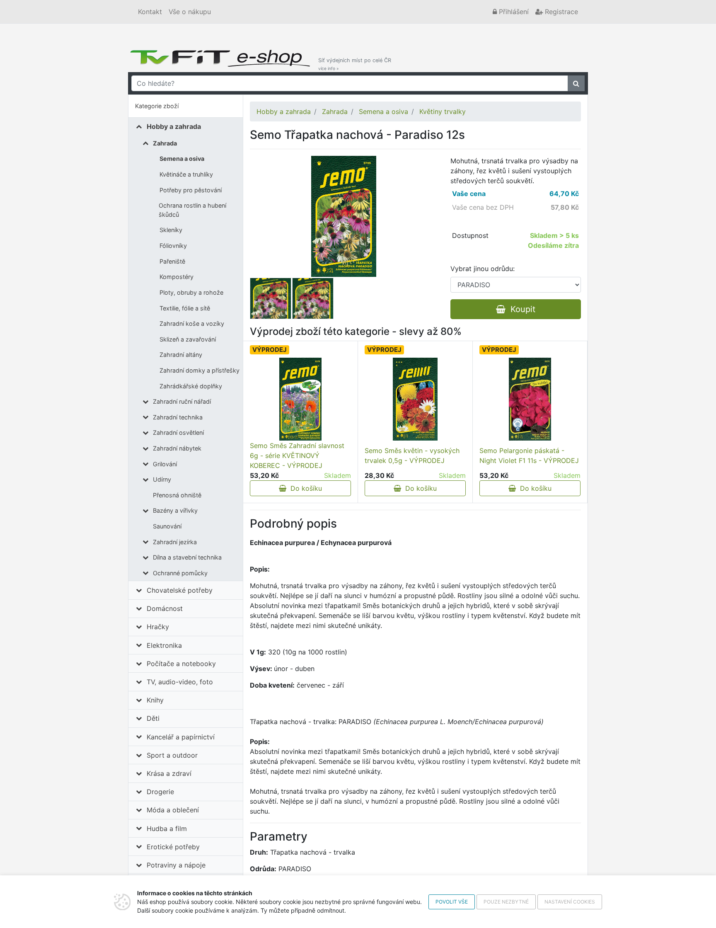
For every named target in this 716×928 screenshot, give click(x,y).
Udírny (162, 479)
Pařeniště (172, 261)
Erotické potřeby (173, 847)
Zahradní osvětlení (178, 432)
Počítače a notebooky (181, 663)
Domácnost (165, 608)
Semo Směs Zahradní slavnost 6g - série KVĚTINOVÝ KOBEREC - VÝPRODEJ (297, 455)
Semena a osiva (182, 158)
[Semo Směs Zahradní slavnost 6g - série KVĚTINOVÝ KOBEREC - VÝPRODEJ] (300, 399)
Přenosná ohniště (177, 495)
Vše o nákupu (190, 11)
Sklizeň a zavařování (188, 339)
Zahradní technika (178, 417)
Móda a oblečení (173, 810)
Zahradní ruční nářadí (182, 401)
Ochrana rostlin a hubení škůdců (192, 210)
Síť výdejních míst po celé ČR (354, 64)
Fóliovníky (173, 245)
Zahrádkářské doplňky (191, 386)
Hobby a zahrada (174, 126)
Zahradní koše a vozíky (192, 323)
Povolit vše (451, 902)
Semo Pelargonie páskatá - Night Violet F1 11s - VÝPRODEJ (529, 455)
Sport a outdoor (172, 755)
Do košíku (304, 488)
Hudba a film (167, 828)
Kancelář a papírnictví (181, 737)
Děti (153, 718)
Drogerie (160, 791)
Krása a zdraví (169, 773)
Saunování (167, 526)
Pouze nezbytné (506, 902)
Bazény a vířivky (175, 510)
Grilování (165, 464)
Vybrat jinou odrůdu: (482, 268)
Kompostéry (177, 276)
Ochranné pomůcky (180, 573)
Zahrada (165, 143)
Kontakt (150, 11)
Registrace (560, 11)
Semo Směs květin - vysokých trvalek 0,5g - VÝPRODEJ (412, 455)
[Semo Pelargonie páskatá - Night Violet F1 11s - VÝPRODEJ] (530, 399)
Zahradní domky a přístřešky (199, 370)
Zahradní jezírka (175, 541)
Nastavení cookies (569, 902)
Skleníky (171, 229)
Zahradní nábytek (177, 448)
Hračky (158, 627)
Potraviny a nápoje (176, 865)
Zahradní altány (181, 354)
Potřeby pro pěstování (191, 190)
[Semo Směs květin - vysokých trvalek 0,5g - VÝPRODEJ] (415, 399)
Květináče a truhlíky (186, 174)
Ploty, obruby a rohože (191, 292)
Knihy (155, 700)
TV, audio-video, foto (180, 682)
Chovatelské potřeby (180, 590)
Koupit (520, 309)
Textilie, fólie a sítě (185, 308)
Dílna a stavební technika (187, 557)
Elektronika (164, 645)
